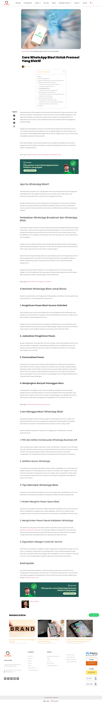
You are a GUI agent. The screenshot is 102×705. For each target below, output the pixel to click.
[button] (64, 71)
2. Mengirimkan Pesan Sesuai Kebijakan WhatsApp (51, 102)
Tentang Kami (28, 3)
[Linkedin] (5, 678)
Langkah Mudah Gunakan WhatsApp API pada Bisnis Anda (44, 154)
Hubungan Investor (64, 3)
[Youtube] (14, 678)
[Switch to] (91, 3)
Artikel (76, 3)
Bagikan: (40, 76)
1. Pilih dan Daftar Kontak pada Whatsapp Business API (52, 94)
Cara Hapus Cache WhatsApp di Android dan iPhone (49, 640)
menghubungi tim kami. (32, 577)
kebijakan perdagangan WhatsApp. (30, 530)
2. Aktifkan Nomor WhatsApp (45, 96)
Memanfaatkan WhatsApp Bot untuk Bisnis (39, 281)
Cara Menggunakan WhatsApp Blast (46, 92)
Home (23, 51)
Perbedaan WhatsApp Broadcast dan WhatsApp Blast (51, 80)
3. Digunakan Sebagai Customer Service (48, 104)
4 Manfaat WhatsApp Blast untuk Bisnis (47, 82)
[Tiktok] (11, 678)
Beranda (18, 3)
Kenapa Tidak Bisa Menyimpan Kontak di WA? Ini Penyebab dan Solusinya (79, 640)
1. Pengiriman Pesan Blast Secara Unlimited (49, 84)
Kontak (85, 3)
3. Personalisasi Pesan (44, 88)
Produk (37, 3)
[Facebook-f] (18, 678)
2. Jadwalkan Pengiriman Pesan (46, 86)
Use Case (46, 3)
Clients (54, 3)
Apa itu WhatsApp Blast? (43, 78)
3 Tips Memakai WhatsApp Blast (45, 98)
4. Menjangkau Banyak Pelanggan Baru (48, 90)
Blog (28, 51)
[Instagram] (8, 678)
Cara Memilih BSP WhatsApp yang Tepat (38, 404)
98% (27, 133)
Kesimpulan (40, 105)
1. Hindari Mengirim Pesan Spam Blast (47, 100)
